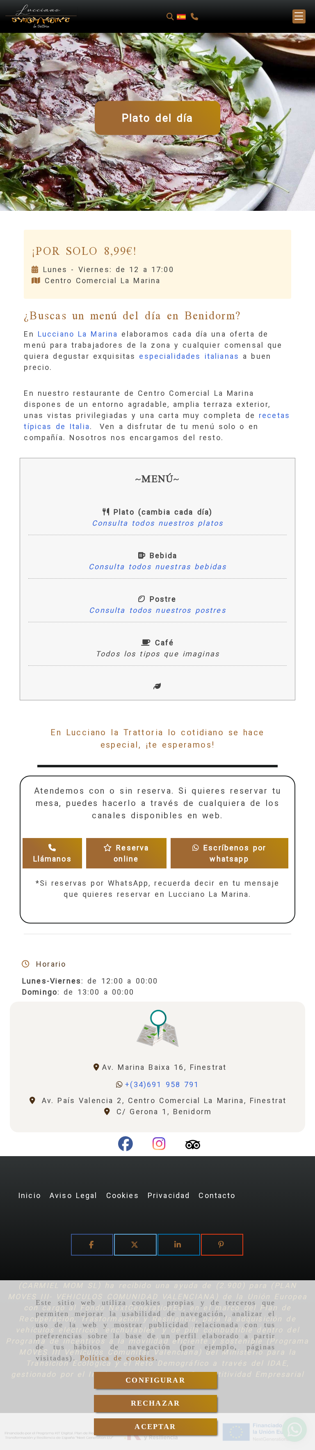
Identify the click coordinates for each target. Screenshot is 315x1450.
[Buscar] (170, 16)
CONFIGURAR (155, 1380)
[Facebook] (125, 1146)
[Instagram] (159, 1146)
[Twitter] (135, 1245)
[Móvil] (194, 16)
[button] (299, 16)
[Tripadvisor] (192, 1146)
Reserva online (130, 853)
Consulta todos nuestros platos (157, 523)
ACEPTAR (155, 1426)
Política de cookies (117, 1358)
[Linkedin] (179, 1245)
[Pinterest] (222, 1245)
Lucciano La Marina (78, 334)
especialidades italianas (189, 356)
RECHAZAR (155, 1403)
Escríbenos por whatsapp (233, 853)
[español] (181, 16)
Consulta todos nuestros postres (157, 610)
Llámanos (52, 858)
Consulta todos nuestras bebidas (158, 566)
